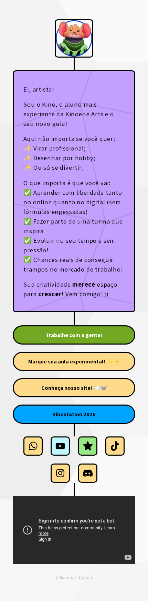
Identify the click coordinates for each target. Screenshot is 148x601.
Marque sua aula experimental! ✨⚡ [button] (74, 361)
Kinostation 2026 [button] (74, 414)
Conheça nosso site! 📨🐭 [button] (74, 388)
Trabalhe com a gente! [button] (74, 335)
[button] (33, 446)
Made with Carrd (74, 577)
